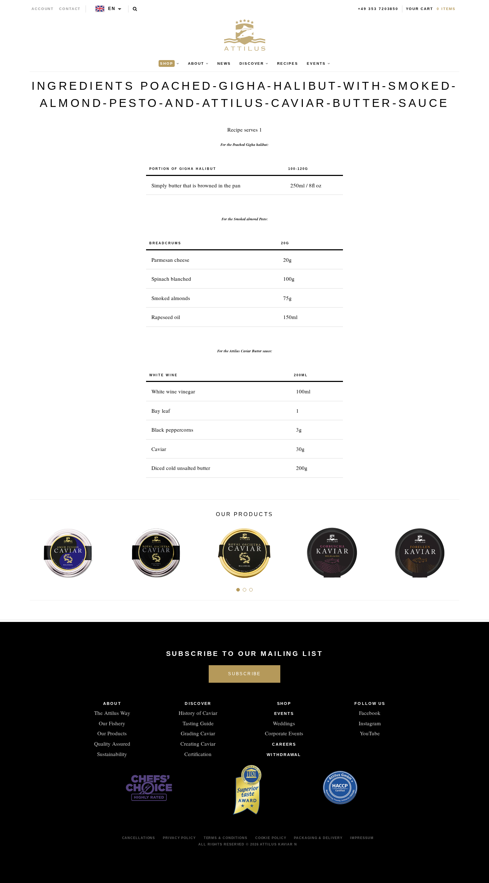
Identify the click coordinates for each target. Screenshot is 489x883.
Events (284, 713)
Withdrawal (284, 754)
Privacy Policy (179, 838)
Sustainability (112, 753)
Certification (198, 753)
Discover (198, 703)
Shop (284, 703)
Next (451, 550)
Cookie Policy (270, 838)
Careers (284, 744)
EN (112, 8)
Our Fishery (112, 723)
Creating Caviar (198, 743)
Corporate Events (284, 733)
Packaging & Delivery (318, 838)
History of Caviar (198, 712)
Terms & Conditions (225, 838)
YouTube (370, 733)
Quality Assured (112, 743)
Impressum (361, 838)
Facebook (370, 712)
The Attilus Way (112, 712)
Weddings (284, 723)
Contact (70, 9)
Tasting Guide (198, 723)
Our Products (112, 733)
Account (43, 9)
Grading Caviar (198, 733)
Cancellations (138, 838)
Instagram (370, 723)
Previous (38, 550)
